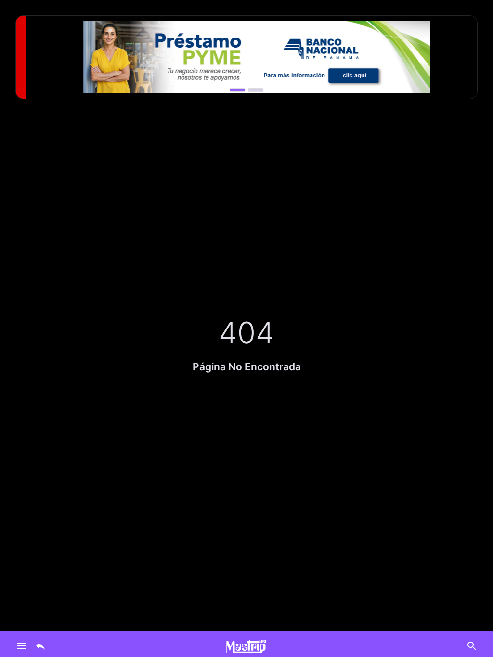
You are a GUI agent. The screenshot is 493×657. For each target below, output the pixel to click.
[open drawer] (21, 646)
